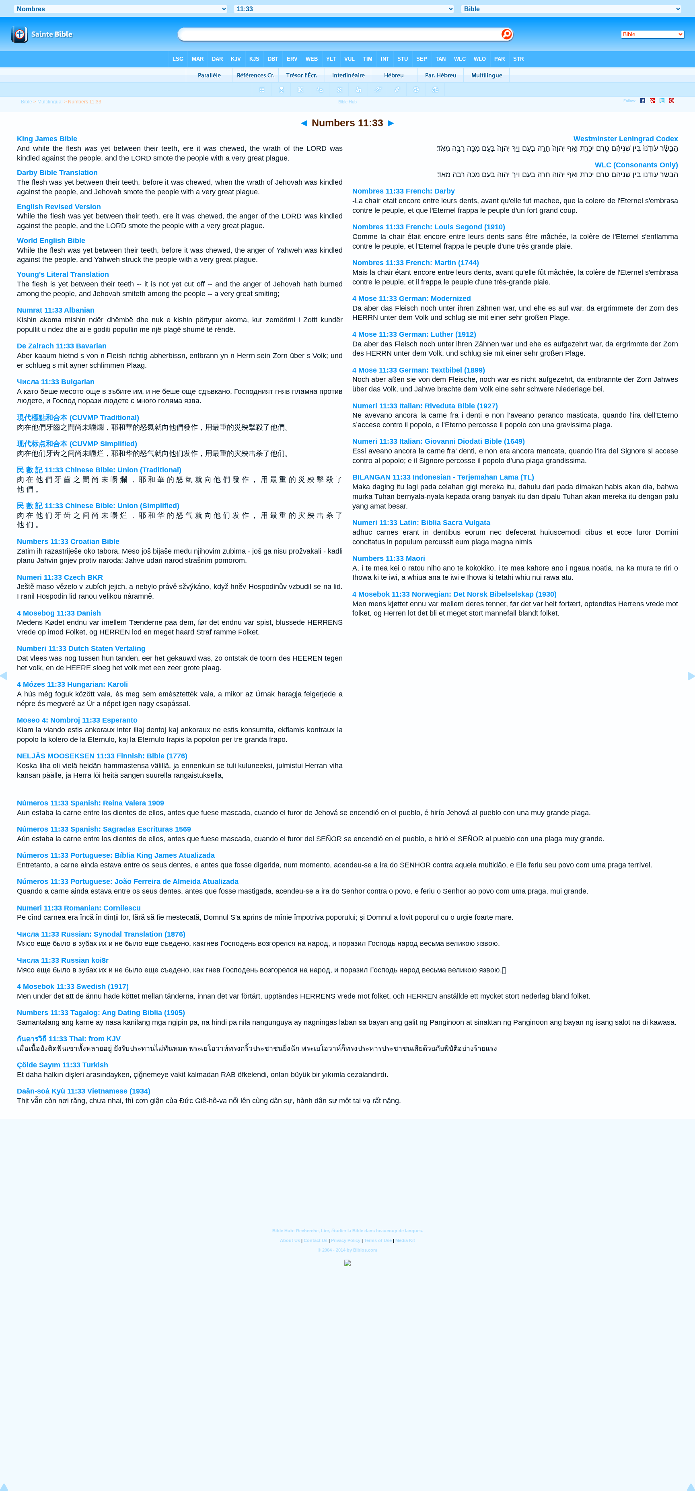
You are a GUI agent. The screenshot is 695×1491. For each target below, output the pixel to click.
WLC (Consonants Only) (636, 165)
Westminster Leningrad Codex (626, 139)
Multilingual (50, 102)
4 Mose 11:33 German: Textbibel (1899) (418, 370)
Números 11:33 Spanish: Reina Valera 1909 (90, 803)
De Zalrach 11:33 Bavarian (62, 346)
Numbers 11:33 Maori (388, 558)
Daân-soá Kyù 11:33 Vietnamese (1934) (83, 1091)
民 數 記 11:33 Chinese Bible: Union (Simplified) (98, 506)
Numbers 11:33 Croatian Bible (68, 542)
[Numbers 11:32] (10, 694)
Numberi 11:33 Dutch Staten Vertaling (81, 649)
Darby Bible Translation (57, 173)
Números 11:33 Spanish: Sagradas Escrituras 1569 (104, 829)
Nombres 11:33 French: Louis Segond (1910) (428, 227)
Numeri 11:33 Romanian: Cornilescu (79, 908)
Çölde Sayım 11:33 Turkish (62, 1065)
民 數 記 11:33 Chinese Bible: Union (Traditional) (99, 470)
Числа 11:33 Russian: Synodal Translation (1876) (101, 934)
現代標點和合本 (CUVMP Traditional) (78, 418)
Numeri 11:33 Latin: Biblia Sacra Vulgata (421, 523)
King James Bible (47, 139)
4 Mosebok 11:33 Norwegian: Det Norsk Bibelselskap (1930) (454, 594)
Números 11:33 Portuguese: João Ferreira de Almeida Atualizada (128, 881)
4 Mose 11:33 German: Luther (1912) (414, 334)
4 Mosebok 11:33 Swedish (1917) (73, 986)
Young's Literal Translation (63, 274)
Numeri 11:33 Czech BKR (60, 577)
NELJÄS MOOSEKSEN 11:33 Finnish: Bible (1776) (102, 756)
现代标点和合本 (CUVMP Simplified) (77, 444)
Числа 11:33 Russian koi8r (63, 960)
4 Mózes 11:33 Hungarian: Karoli (72, 684)
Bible (26, 102)
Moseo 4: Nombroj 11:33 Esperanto (77, 720)
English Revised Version (59, 207)
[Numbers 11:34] (685, 694)
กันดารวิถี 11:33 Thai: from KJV (69, 1039)
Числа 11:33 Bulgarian (56, 382)
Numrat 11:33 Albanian (56, 310)
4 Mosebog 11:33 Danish (59, 613)
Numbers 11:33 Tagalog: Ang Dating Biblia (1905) (101, 1013)
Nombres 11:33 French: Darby (403, 191)
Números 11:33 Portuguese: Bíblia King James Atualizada (116, 855)
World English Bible (51, 241)
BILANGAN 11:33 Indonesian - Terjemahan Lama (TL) (443, 477)
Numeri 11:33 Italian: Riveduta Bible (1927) (425, 406)
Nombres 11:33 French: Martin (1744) (415, 263)
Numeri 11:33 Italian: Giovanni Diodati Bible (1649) (438, 441)
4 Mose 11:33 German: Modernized (411, 298)
